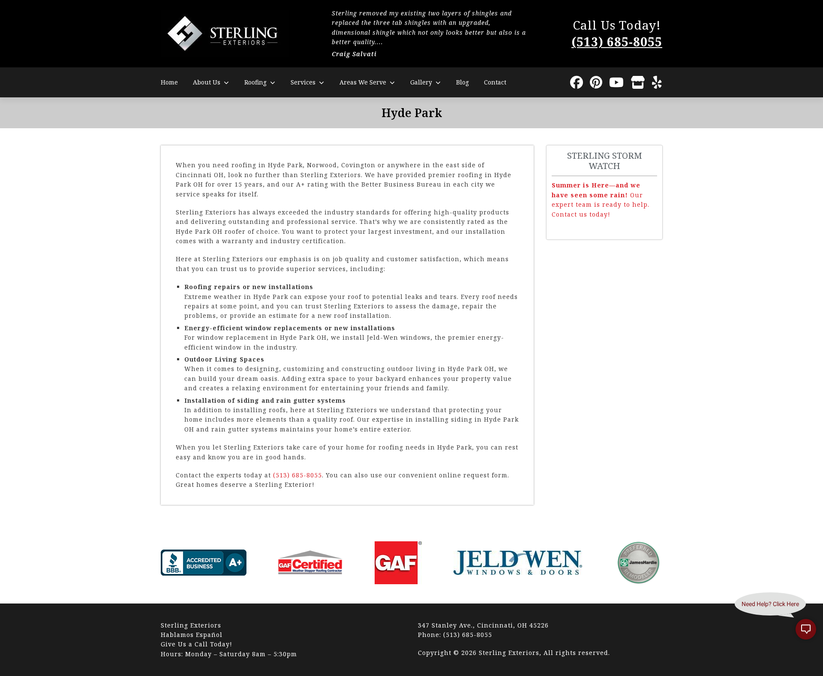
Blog (462, 82)
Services (303, 82)
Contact (495, 82)
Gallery (421, 82)
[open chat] (806, 629)
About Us (206, 82)
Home (169, 82)
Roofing (255, 82)
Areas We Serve (362, 82)
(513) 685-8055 (616, 41)
